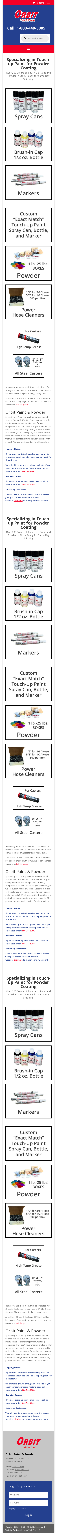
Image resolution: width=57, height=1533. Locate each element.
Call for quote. (22, 404)
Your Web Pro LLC (32, 1530)
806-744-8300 (18, 1466)
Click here (18, 500)
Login (28, 1515)
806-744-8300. (28, 471)
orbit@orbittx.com (19, 1476)
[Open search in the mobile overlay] (35, 38)
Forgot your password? (17, 1508)
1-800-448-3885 (31, 28)
